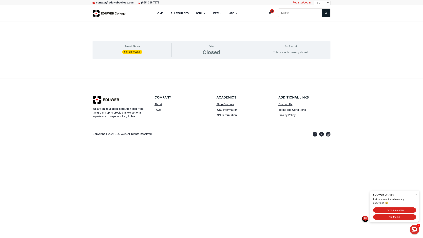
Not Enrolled (132, 52)
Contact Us (285, 104)
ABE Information (226, 115)
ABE (231, 13)
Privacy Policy (286, 115)
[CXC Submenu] (222, 13)
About (158, 104)
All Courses (180, 13)
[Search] (326, 13)
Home (159, 13)
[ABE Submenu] (237, 13)
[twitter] (321, 134)
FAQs (157, 109)
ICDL (199, 13)
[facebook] (315, 134)
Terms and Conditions (292, 109)
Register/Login (301, 2)
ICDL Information (226, 109)
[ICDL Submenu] (205, 13)
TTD (318, 2)
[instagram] (328, 134)
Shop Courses (225, 104)
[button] (414, 229)
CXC (216, 13)
